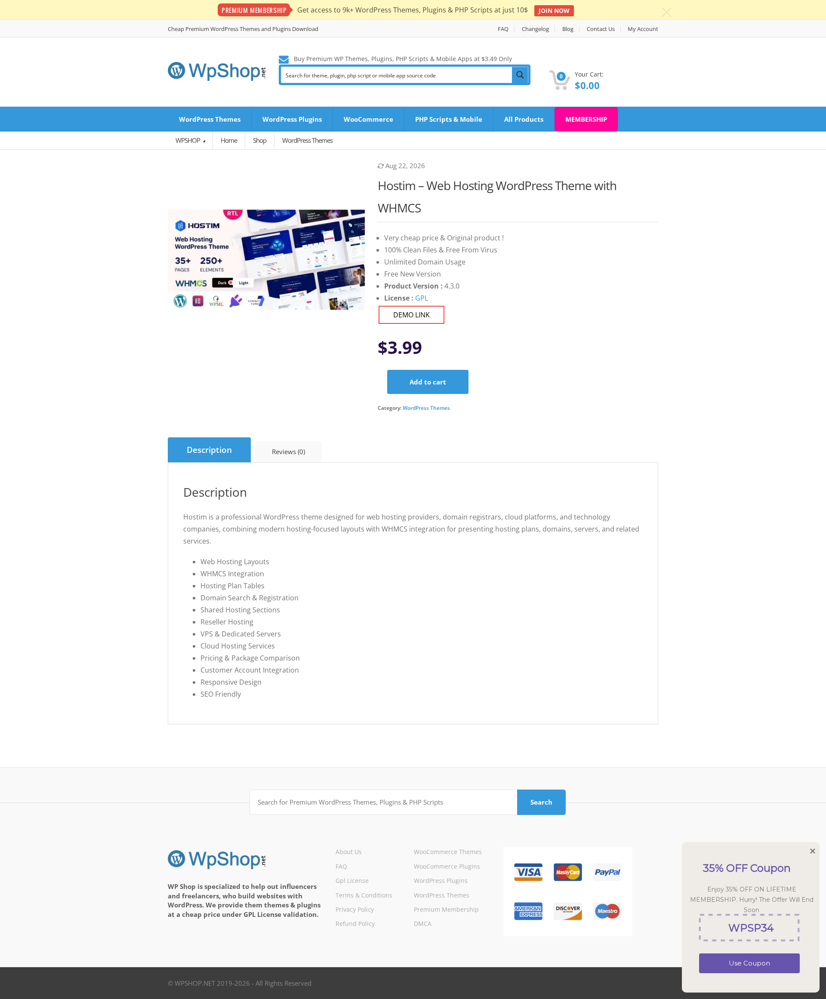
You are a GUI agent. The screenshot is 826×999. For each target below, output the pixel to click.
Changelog (535, 29)
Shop (259, 140)
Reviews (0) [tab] (288, 451)
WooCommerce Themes (448, 852)
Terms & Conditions (364, 895)
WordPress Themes (209, 119)
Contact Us (601, 29)
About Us (349, 852)
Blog (567, 29)
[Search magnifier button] (520, 75)
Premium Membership (446, 909)
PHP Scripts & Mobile (448, 119)
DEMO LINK (411, 315)
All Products (523, 119)
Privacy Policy (355, 909)
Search (541, 802)
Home (229, 140)
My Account (643, 29)
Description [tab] (209, 449)
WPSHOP (188, 140)
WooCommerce (368, 119)
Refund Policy (355, 923)
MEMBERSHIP (586, 119)
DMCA (422, 923)
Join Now (554, 10)
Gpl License (352, 880)
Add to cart (428, 382)
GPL (421, 298)
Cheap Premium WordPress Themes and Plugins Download (243, 29)
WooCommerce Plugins (447, 866)
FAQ (503, 29)
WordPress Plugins (292, 119)
